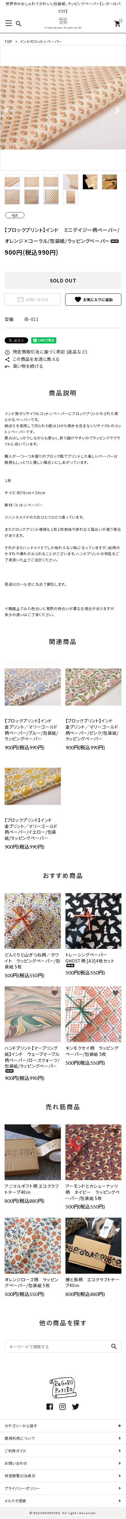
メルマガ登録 (15, 1500)
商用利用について (20, 1438)
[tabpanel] (63, 108)
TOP (9, 41)
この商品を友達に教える (32, 359)
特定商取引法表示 (20, 1475)
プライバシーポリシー (22, 1488)
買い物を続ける (24, 366)
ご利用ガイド (15, 1450)
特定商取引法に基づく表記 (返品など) (46, 352)
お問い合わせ (33, 299)
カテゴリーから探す (21, 1425)
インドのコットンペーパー (41, 41)
